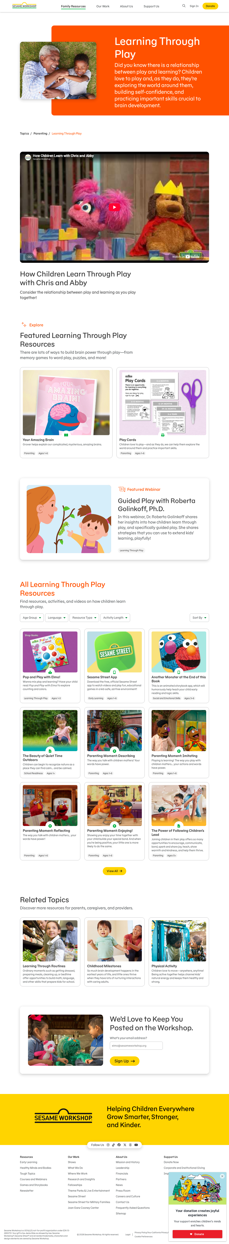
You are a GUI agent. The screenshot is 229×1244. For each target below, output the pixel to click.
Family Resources (73, 6)
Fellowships (75, 1185)
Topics (24, 133)
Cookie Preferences (144, 1236)
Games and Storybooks (34, 1185)
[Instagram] (108, 1145)
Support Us (151, 6)
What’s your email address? (128, 1038)
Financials (122, 1173)
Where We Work (77, 1173)
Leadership (122, 1167)
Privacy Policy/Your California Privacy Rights (154, 1232)
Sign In (194, 6)
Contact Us (122, 1202)
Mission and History (128, 1162)
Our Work (102, 6)
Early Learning (28, 1162)
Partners (121, 1179)
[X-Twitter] (124, 1145)
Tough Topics (27, 1173)
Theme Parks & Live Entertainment (89, 1190)
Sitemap (121, 1213)
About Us (126, 6)
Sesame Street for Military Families (89, 1202)
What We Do (75, 1167)
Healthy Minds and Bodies (35, 1167)
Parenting (40, 133)
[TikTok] (113, 1145)
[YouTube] (136, 1145)
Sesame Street (77, 1196)
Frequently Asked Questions (133, 1207)
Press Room (123, 1190)
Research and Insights (81, 1179)
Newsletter (27, 1190)
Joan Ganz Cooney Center (83, 1207)
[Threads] (130, 1145)
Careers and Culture (128, 1196)
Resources (26, 1157)
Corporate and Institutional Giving (184, 1167)
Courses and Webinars (33, 1179)
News (119, 1185)
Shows (72, 1162)
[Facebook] (119, 1145)
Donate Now (171, 1162)
